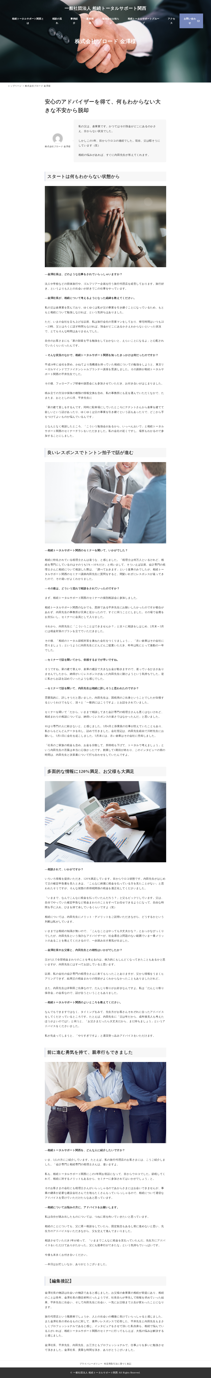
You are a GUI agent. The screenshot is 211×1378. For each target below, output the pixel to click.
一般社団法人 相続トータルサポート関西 (105, 8)
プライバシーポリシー (91, 1364)
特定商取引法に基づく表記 (117, 1364)
